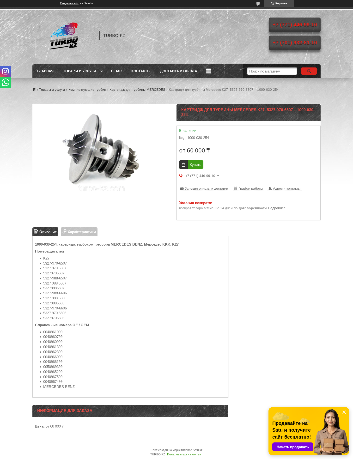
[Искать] (309, 71)
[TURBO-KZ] (63, 35)
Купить (195, 165)
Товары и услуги (79, 71)
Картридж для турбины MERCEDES (137, 89)
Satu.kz (197, 450)
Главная (45, 71)
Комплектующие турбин (87, 89)
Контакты (141, 71)
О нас (116, 71)
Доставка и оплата (178, 71)
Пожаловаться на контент (185, 454)
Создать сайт (69, 3)
